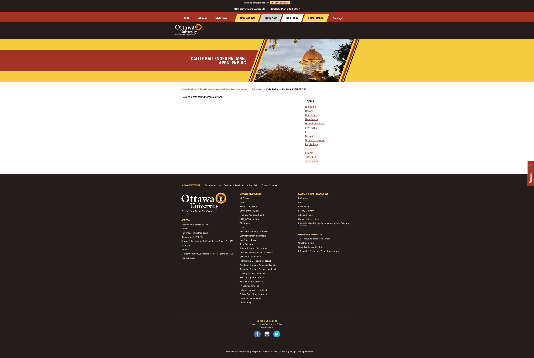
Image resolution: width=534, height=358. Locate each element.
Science (309, 148)
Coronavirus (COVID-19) (192, 237)
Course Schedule (269, 185)
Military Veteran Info (249, 219)
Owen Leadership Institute (310, 247)
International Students (250, 298)
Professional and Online (214, 89)
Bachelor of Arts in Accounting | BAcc (241, 185)
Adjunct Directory (306, 215)
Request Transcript (248, 206)
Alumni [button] (202, 18)
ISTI (307, 131)
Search (336, 18)
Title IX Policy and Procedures (253, 248)
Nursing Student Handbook (252, 273)
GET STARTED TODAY (280, 3)
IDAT (242, 227)
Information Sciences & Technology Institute (318, 251)
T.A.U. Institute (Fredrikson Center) (314, 238)
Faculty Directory (306, 210)
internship (311, 127)
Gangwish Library (248, 240)
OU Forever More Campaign (249, 8)
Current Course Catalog (309, 219)
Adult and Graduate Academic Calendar (258, 265)
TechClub (310, 156)
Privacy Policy (187, 245)
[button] (292, 18)
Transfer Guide (188, 258)
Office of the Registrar (250, 210)
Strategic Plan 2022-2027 (285, 8)
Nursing (309, 135)
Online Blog (257, 89)
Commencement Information (253, 235)
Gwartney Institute (307, 243)
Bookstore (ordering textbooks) (254, 231)
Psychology (311, 144)
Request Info (531, 174)
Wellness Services (213, 185)
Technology (311, 161)
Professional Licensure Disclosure (255, 260)
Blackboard (245, 223)
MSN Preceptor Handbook (252, 277)
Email (242, 202)
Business (310, 106)
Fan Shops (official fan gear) (194, 233)
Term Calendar (246, 244)
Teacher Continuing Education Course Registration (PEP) (207, 253)
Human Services (314, 123)
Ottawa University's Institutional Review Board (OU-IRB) (207, 241)
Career (309, 110)
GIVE (187, 18)
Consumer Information (250, 256)
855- (263, 327)
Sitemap (185, 249)
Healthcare (311, 119)
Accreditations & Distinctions (194, 224)
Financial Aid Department (252, 215)
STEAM (309, 152)
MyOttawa (221, 18)
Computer (311, 115)
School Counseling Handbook (253, 290)
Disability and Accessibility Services (256, 252)
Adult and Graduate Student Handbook (258, 269)
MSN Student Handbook (251, 281)
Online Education (315, 140)
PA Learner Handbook (250, 286)
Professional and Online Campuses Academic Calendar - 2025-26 (324, 224)
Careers (184, 228)
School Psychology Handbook (253, 294)
